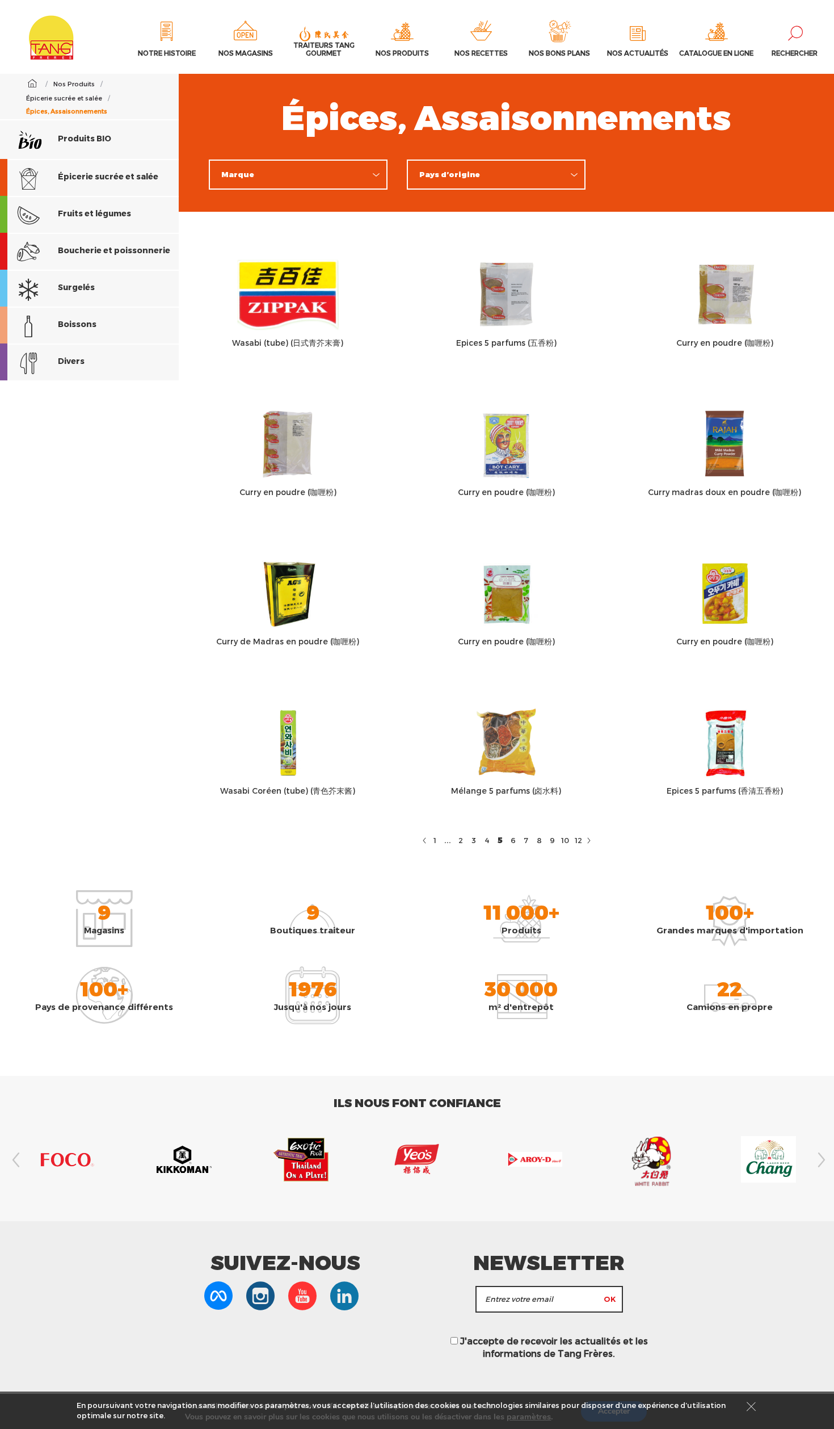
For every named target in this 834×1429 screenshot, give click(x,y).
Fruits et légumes (93, 213)
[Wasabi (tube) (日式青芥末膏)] (288, 294)
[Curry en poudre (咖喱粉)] (724, 294)
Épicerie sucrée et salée (107, 176)
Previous (14, 1160)
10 (565, 840)
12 (578, 840)
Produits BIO (83, 138)
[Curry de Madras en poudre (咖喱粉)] (288, 593)
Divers (70, 361)
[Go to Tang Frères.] (32, 83)
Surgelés (75, 287)
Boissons (76, 324)
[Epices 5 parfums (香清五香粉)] (724, 742)
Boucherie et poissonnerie (113, 250)
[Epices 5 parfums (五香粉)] (506, 294)
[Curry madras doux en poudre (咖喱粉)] (724, 443)
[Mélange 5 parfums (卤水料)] (506, 742)
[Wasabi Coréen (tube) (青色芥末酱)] (288, 742)
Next (819, 1160)
